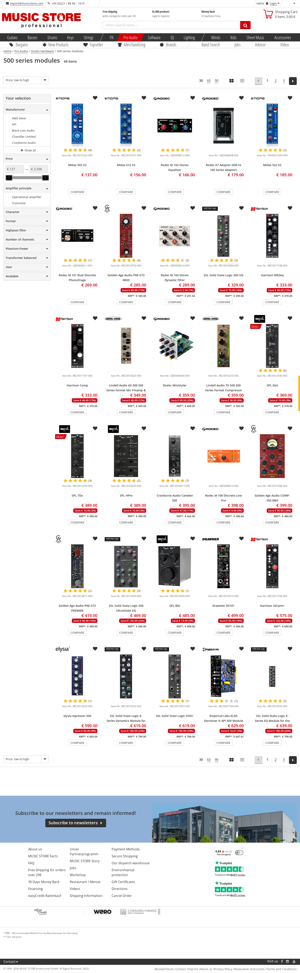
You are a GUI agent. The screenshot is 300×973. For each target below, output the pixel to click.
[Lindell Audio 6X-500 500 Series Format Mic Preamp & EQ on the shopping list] (144, 318)
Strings (88, 37)
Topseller (96, 44)
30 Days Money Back (43, 882)
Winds (215, 37)
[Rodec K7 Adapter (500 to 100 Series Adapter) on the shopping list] (241, 97)
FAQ (31, 863)
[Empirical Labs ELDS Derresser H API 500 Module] (223, 677)
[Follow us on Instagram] (288, 961)
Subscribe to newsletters (73, 822)
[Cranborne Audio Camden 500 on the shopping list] (192, 428)
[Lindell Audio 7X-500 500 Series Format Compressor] (223, 346)
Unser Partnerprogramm (84, 851)
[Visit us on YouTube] (294, 961)
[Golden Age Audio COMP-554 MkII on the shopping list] (290, 428)
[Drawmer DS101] (223, 566)
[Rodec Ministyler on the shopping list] (192, 318)
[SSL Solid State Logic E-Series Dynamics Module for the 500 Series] (126, 677)
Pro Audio (130, 37)
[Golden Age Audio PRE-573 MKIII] (126, 236)
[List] (242, 81)
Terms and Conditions (282, 969)
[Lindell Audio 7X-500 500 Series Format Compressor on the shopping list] (241, 318)
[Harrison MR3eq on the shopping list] (290, 208)
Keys (70, 37)
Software (154, 37)
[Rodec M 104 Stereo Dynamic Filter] (175, 236)
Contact (9, 961)
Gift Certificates (123, 882)
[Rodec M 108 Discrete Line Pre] (223, 456)
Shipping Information (86, 895)
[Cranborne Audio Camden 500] (175, 456)
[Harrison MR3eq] (272, 236)
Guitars (12, 37)
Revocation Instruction (249, 969)
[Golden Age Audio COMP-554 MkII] (272, 456)
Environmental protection (123, 872)
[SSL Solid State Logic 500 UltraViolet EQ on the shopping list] (144, 538)
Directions (120, 888)
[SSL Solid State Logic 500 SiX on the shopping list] (241, 208)
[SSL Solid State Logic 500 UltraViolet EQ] (126, 566)
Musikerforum (164, 969)
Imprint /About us (200, 969)
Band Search (211, 44)
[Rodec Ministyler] (175, 346)
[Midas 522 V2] (272, 126)
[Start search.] (245, 25)
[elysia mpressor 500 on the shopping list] (95, 648)
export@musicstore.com (26, 3)
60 (209, 80)
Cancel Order (122, 895)
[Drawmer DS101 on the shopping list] (241, 538)
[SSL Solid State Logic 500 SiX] (223, 236)
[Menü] (242, 849)
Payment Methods (126, 849)
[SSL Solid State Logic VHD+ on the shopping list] (192, 648)
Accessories (282, 37)
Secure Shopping (125, 856)
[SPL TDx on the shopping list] (95, 428)
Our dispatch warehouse (131, 863)
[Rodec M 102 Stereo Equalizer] (175, 126)
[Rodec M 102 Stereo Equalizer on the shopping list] (192, 97)
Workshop (78, 875)
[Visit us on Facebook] (281, 961)
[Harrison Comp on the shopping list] (95, 318)
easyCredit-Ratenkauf (44, 895)
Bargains (22, 44)
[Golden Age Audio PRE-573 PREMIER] (77, 566)
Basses (32, 37)
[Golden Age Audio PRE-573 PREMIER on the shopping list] (95, 538)
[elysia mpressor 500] (77, 677)
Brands (171, 44)
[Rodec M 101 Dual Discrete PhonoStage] (77, 236)
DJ (171, 37)
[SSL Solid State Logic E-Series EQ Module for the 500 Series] (272, 677)
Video (284, 44)
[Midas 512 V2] (126, 126)
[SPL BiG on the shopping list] (192, 538)
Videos (75, 888)
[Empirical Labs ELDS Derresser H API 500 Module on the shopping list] (241, 648)
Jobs (237, 44)
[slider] (9, 178)
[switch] (239, 852)
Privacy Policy (223, 969)
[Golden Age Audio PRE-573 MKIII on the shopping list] (144, 208)
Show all (30, 150)
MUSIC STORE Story (85, 861)
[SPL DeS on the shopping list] (290, 318)
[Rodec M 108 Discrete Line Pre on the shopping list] (241, 428)
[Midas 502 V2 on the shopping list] (95, 97)
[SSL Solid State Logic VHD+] (175, 677)
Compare (77, 192)
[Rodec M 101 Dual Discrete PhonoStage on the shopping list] (95, 208)
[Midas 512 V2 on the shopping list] (144, 97)
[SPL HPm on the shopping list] (144, 428)
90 (216, 80)
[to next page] (292, 81)
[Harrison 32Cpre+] (272, 566)
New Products (58, 44)
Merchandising (134, 44)
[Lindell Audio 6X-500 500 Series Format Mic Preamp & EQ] (126, 346)
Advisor (260, 44)
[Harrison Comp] (77, 346)
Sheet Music (255, 37)
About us (35, 849)
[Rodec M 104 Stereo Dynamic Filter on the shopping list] (192, 208)
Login (273, 3)
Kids (233, 37)
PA (111, 37)
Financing (35, 888)
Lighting (189, 37)
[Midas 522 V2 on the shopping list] (290, 97)
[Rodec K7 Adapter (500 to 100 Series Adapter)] (223, 126)
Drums (52, 37)
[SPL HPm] (126, 456)
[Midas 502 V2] (77, 126)
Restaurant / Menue (85, 882)
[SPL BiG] (175, 566)
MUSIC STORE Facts (43, 856)
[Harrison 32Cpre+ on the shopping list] (290, 538)
